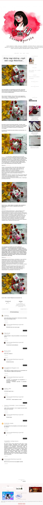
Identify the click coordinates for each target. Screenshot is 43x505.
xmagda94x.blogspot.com (11, 368)
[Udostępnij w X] (6, 303)
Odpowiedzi (6, 340)
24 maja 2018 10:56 (8, 378)
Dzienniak (4, 156)
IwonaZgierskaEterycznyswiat (15, 324)
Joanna (6, 315)
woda (7, 248)
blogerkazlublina (19, 304)
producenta (8, 165)
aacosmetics (21, 303)
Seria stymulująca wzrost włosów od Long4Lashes (34, 133)
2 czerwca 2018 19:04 (7, 442)
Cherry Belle (7, 351)
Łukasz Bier (7, 388)
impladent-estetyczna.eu (11, 441)
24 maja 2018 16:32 (6, 406)
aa (18, 303)
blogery (23, 304)
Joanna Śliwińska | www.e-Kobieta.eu (14, 405)
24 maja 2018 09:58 (6, 316)
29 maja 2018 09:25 (8, 433)
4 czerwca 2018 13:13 (7, 460)
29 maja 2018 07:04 (6, 424)
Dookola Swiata (8, 423)
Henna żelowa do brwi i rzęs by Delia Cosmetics (34, 147)
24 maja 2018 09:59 (6, 334)
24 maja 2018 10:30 (8, 343)
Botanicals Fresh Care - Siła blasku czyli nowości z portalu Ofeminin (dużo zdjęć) (34, 118)
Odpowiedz (25, 330)
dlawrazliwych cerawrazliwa (20, 305)
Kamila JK (7, 333)
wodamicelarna (20, 306)
